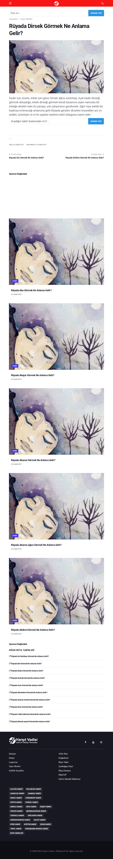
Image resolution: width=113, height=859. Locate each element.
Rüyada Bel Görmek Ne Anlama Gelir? (26, 663)
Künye (11, 758)
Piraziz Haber (16, 811)
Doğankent (63, 758)
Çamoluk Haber (17, 793)
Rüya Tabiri (64, 762)
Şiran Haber (45, 824)
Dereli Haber (16, 798)
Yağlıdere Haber (35, 815)
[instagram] (101, 742)
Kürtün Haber (30, 824)
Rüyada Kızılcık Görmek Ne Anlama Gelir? (28, 678)
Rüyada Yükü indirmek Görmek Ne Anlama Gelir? (31, 714)
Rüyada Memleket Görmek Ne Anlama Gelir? (29, 692)
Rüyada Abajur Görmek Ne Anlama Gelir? (32, 375)
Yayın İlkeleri (15, 766)
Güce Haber (31, 807)
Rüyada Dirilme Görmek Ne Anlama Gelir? (85, 157)
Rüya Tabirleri (26, 19)
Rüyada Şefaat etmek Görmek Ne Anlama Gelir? (30, 700)
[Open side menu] (10, 3)
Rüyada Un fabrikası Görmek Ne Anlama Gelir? (30, 656)
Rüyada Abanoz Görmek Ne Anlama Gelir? (33, 460)
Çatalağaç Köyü (66, 766)
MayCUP (62, 775)
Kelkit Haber (39, 820)
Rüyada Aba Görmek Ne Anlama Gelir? (31, 290)
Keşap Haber (45, 807)
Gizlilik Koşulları (16, 770)
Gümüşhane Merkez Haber (36, 829)
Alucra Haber (16, 789)
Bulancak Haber (33, 789)
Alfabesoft (60, 851)
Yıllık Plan (63, 754)
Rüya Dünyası (65, 770)
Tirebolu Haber (17, 815)
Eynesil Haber (31, 802)
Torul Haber (15, 829)
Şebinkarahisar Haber (36, 811)
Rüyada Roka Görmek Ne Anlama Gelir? (27, 671)
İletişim (12, 754)
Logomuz (13, 762)
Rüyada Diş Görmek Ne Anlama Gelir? (26, 157)
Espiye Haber (16, 802)
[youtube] (93, 742)
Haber (15, 281)
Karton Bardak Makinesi (69, 779)
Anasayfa (13, 19)
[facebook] (85, 742)
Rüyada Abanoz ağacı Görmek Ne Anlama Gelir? (36, 544)
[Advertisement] (56, 196)
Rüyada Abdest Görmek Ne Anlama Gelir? (33, 629)
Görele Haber (16, 807)
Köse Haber (15, 824)
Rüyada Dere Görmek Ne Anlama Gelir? (27, 707)
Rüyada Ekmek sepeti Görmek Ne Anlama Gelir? (30, 721)
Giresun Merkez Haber (20, 820)
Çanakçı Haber (34, 793)
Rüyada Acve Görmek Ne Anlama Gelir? (27, 685)
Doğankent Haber (33, 798)
